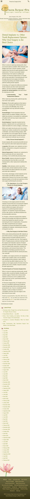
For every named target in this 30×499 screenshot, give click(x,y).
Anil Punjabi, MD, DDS (15, 16)
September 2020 (6, 437)
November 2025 (6, 347)
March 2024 (5, 380)
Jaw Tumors (24, 479)
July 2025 (5, 355)
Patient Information (19, 481)
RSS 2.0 (12, 299)
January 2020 (6, 449)
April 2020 (5, 443)
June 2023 (5, 394)
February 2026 (6, 341)
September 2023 (6, 388)
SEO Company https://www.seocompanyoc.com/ (15, 494)
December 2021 (6, 427)
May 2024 (5, 376)
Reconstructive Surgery (7, 485)
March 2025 (5, 357)
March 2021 (5, 435)
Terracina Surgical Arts (15, 1)
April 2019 (5, 458)
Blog (9, 297)
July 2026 (5, 330)
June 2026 (5, 332)
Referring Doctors (23, 487)
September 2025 (6, 351)
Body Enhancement (20, 483)
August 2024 (6, 369)
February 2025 (6, 359)
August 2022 (6, 413)
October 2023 (6, 386)
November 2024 (6, 363)
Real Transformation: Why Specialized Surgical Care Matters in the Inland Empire (16, 324)
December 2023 (6, 382)
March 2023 (5, 398)
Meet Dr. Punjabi (10, 481)
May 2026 (5, 334)
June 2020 (5, 441)
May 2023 (5, 396)
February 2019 (6, 460)
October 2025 (6, 349)
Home (10, 479)
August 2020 (6, 439)
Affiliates (5, 479)
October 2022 (6, 408)
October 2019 (6, 452)
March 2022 (5, 423)
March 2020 (5, 445)
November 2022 (6, 406)
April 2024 (5, 378)
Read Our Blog (24, 488)
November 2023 (6, 384)
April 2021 (5, 433)
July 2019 (5, 456)
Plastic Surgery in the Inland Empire (11, 488)
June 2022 (5, 417)
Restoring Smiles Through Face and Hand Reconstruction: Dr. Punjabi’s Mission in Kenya (16, 311)
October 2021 (6, 431)
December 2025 (6, 345)
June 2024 (5, 373)
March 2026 (5, 339)
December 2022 (6, 404)
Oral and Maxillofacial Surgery (21, 485)
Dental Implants (6, 487)
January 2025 (6, 361)
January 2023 (6, 402)
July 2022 (5, 415)
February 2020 (6, 447)
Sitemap (18, 490)
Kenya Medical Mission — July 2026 (11, 313)
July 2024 (5, 371)
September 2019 (6, 454)
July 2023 (5, 392)
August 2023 (6, 390)
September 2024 (6, 367)
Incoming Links (16, 479)
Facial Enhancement (9, 483)
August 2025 (6, 353)
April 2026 (5, 336)
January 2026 (6, 343)
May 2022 (5, 419)
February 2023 (6, 400)
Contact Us (14, 487)
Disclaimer (12, 490)
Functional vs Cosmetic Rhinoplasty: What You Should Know (16, 320)
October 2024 (6, 365)
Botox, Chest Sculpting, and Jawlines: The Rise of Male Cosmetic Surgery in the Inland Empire (16, 316)
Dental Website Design (11, 495)
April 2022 (5, 421)
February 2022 (6, 425)
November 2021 (6, 429)
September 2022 (6, 410)
